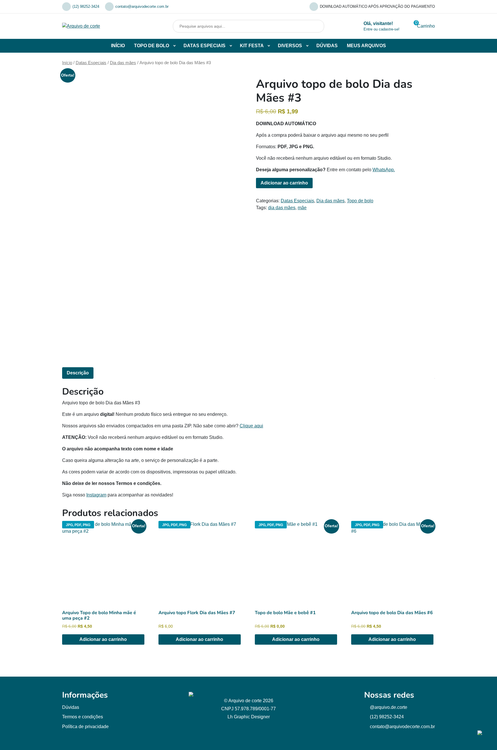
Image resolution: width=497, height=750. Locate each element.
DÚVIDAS (327, 45)
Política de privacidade (85, 726)
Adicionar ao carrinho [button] (103, 639)
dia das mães (281, 207)
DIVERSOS (290, 45)
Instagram (96, 494)
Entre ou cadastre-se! (381, 29)
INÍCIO (118, 45)
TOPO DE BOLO (151, 45)
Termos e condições (82, 716)
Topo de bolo (360, 200)
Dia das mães (123, 62)
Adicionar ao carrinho (284, 182)
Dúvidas (70, 707)
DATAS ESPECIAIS (204, 45)
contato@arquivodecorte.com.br (142, 6)
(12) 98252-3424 (85, 6)
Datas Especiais (91, 62)
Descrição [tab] (78, 372)
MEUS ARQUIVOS (366, 45)
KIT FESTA (252, 45)
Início (67, 62)
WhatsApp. (383, 169)
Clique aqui (251, 425)
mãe (302, 207)
